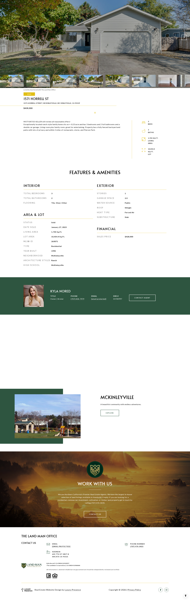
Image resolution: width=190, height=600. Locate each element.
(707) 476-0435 (136, 546)
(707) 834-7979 (77, 299)
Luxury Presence (73, 590)
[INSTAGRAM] (166, 590)
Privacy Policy (134, 590)
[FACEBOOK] (160, 590)
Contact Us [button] (95, 514)
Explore (110, 413)
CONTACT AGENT (142, 298)
